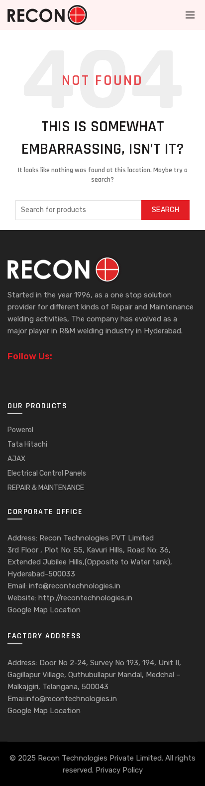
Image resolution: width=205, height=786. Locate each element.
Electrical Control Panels (46, 473)
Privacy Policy (119, 770)
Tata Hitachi (27, 444)
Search (165, 210)
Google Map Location (44, 609)
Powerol (20, 430)
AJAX (16, 459)
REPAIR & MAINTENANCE (45, 488)
